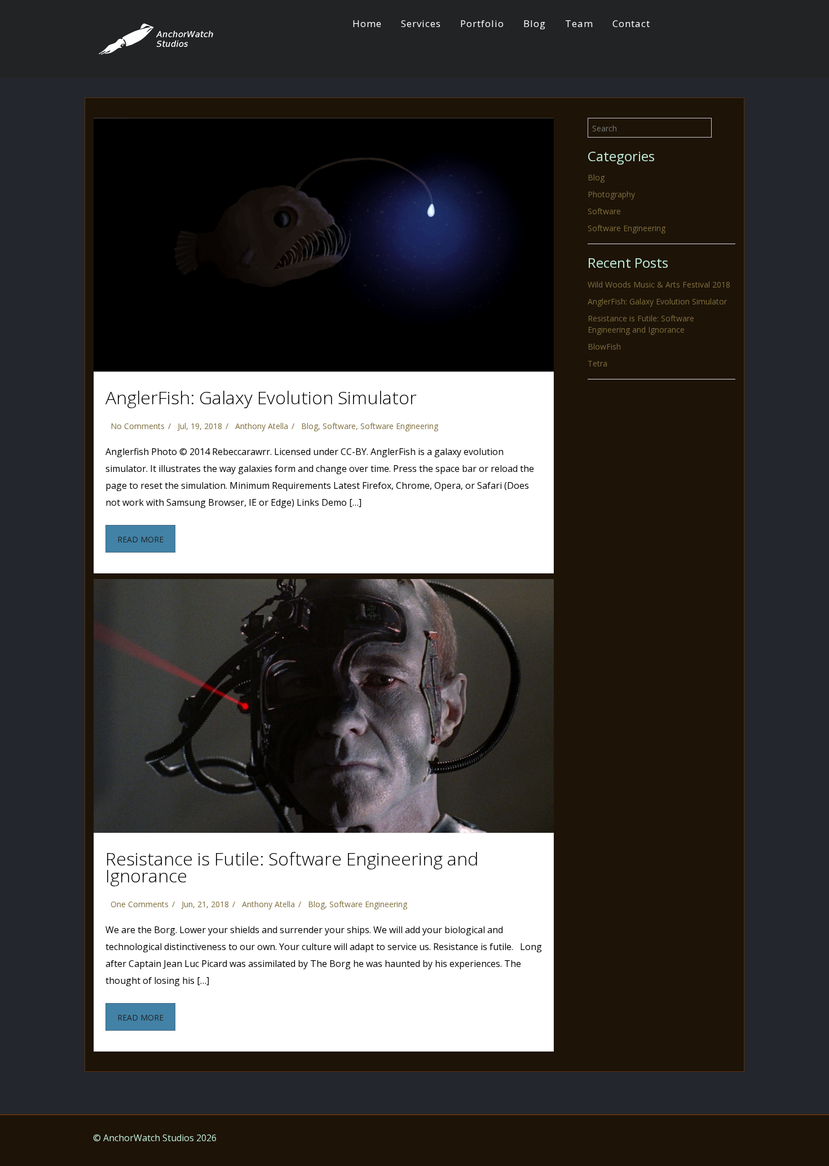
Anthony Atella (261, 426)
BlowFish (604, 346)
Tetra (597, 363)
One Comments (140, 904)
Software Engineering (399, 426)
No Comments (138, 426)
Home (367, 23)
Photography (611, 194)
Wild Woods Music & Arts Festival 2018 (659, 284)
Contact (631, 23)
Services (421, 23)
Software (339, 426)
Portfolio (482, 23)
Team (579, 23)
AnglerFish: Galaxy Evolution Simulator (261, 397)
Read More (140, 539)
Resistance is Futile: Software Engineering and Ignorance (291, 866)
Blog (534, 23)
